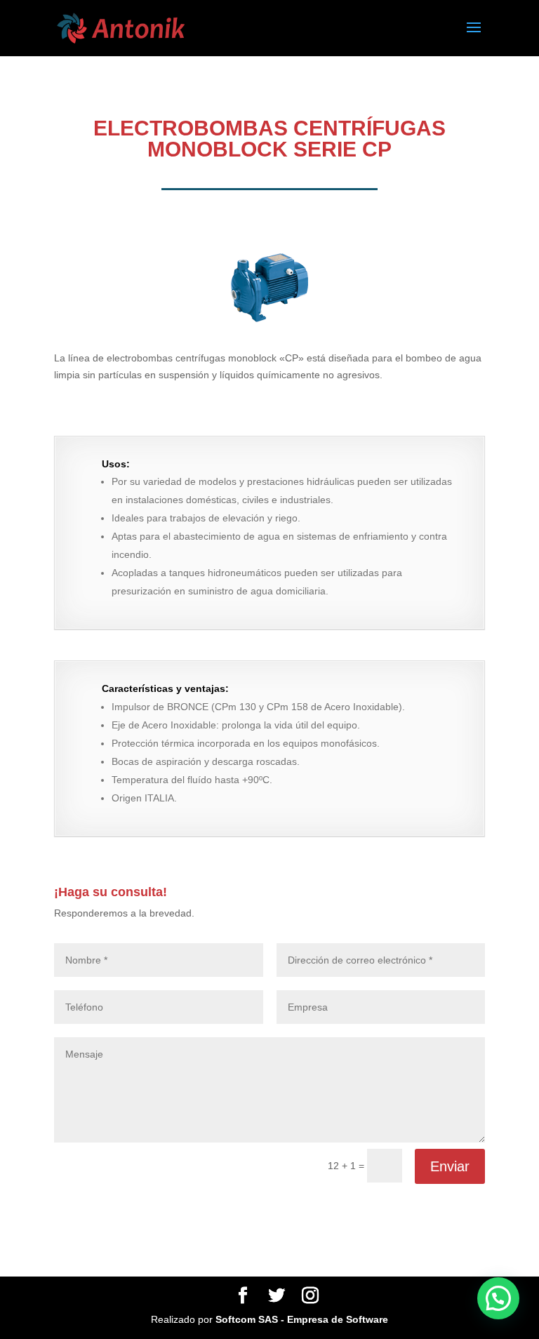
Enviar (450, 1166)
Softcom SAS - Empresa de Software (301, 1319)
